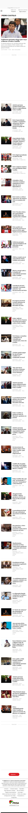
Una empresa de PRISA (14, 802)
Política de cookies (22, 794)
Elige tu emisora (22, 11)
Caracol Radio (7, 11)
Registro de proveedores (10, 792)
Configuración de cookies (10, 795)
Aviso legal (20, 792)
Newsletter (21, 788)
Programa (13, 11)
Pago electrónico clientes (9, 790)
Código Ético (14, 797)
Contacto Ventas (14, 788)
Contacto (6, 788)
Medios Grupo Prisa (14, 805)
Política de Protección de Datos (9, 794)
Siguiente (13, 774)
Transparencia (20, 795)
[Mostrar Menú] (1, 10)
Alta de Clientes (20, 790)
